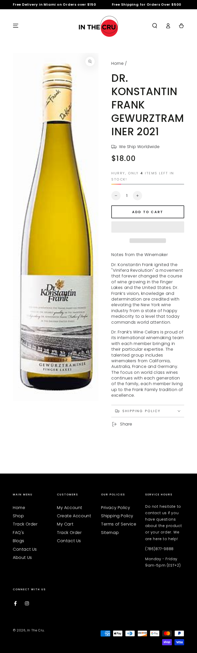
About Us (22, 557)
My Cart (65, 524)
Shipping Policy (117, 516)
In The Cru (35, 630)
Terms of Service (118, 524)
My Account (69, 508)
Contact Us (25, 549)
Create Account (74, 516)
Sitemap (110, 533)
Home (117, 63)
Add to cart (147, 212)
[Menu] (15, 25)
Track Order (25, 524)
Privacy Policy (115, 508)
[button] (147, 227)
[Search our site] (154, 25)
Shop (18, 516)
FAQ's (18, 533)
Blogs (18, 541)
